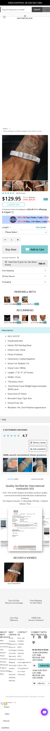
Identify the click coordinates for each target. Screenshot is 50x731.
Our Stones (4, 647)
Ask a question (39, 449)
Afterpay (12, 681)
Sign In (42, 263)
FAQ (1, 650)
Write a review (39, 442)
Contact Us (13, 644)
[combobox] (16, 9)
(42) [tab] (13, 479)
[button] (18, 186)
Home (5, 129)
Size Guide (13, 665)
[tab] (25, 330)
